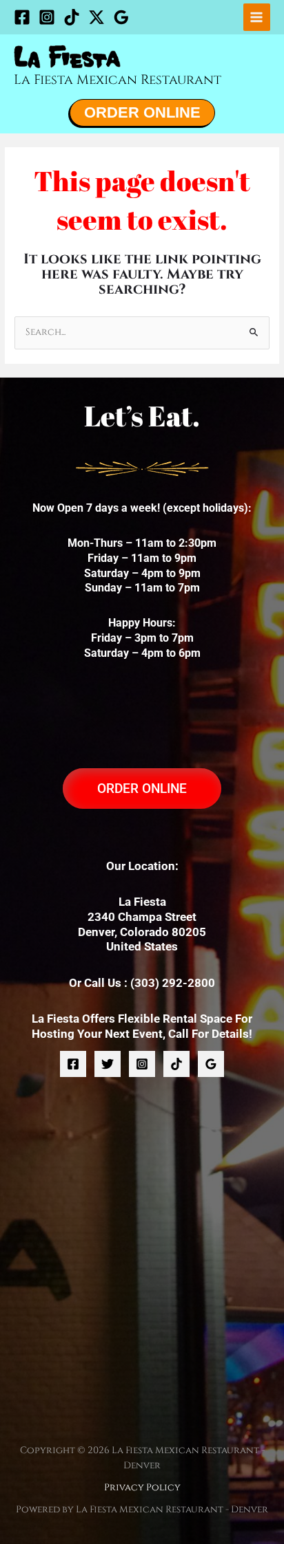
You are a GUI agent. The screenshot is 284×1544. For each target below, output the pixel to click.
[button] (142, 113)
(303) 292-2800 (172, 983)
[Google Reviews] (121, 17)
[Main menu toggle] (256, 16)
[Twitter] (107, 1064)
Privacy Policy (142, 1487)
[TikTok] (71, 17)
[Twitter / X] (96, 17)
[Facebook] (22, 17)
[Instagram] (47, 17)
